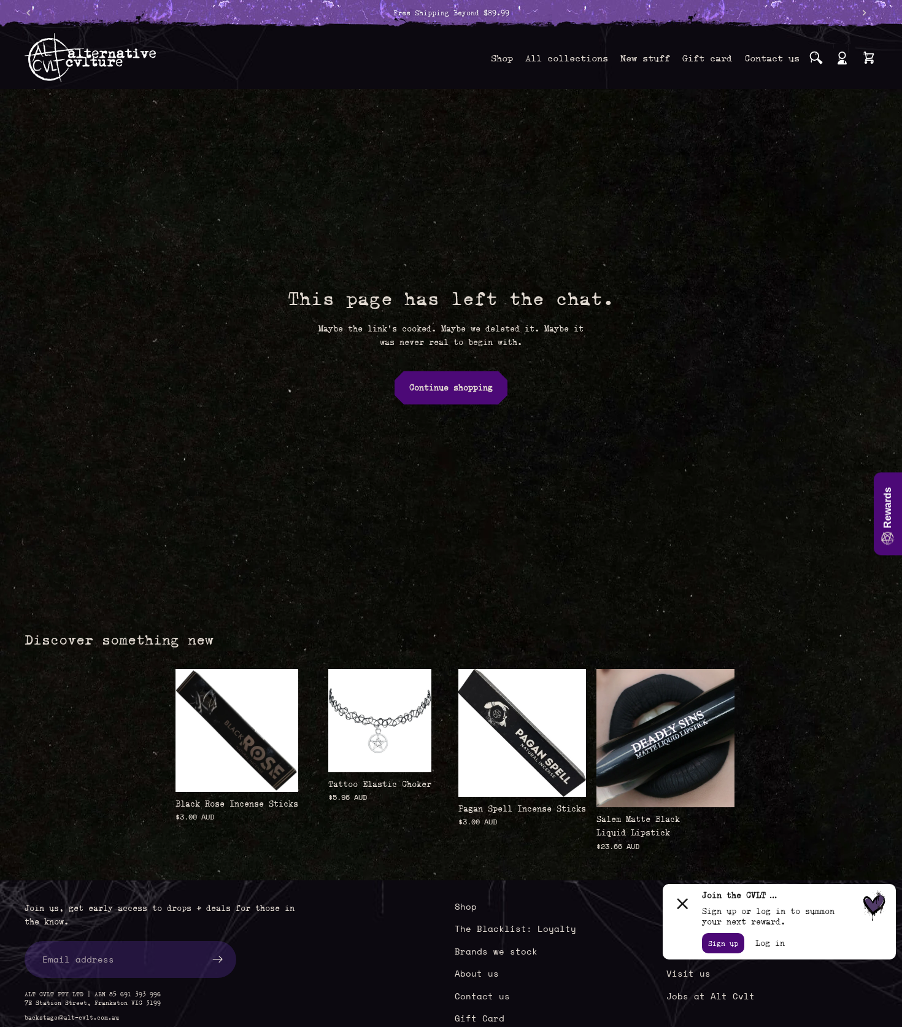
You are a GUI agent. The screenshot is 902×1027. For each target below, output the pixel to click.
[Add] (279, 773)
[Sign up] (218, 959)
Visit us (688, 973)
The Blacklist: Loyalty (515, 928)
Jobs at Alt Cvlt (710, 996)
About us (477, 973)
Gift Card (479, 1018)
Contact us (482, 996)
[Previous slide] (609, 737)
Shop (466, 906)
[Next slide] (720, 737)
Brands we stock (496, 951)
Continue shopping (451, 387)
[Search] (816, 57)
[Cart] (868, 57)
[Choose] (412, 753)
